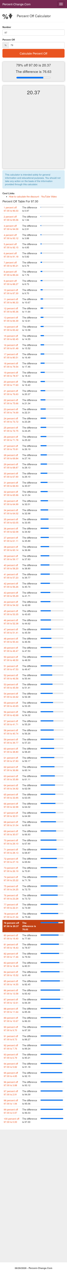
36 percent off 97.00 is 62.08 (11, 530)
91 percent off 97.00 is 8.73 (11, 1037)
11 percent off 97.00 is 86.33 (11, 301)
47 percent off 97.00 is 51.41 (11, 631)
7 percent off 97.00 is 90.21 (11, 264)
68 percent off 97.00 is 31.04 (11, 823)
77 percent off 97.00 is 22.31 (11, 906)
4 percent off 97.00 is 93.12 (11, 236)
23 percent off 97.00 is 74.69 (11, 411)
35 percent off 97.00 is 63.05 (11, 521)
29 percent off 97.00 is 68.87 (11, 466)
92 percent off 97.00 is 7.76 (11, 1047)
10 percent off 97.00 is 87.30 (11, 291)
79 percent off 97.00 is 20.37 (11, 924)
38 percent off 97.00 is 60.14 (11, 548)
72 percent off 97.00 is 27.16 (11, 860)
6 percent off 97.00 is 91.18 (11, 255)
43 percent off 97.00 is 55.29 (11, 594)
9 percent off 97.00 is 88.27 (11, 282)
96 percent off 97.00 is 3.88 (11, 1083)
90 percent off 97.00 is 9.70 (11, 1028)
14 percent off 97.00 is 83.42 (11, 328)
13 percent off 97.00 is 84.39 (11, 319)
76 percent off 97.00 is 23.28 (11, 897)
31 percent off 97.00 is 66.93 (11, 484)
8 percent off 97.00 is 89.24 (11, 273)
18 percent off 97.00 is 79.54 (11, 365)
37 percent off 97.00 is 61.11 (11, 539)
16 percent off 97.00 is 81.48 (11, 346)
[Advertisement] (33, 135)
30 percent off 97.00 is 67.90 (11, 475)
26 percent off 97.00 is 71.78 (11, 438)
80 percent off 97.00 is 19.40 (11, 937)
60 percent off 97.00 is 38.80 (11, 750)
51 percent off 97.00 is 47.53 (11, 667)
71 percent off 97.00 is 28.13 (11, 851)
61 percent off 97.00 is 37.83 (11, 759)
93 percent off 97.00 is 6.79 (11, 1056)
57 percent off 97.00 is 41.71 (11, 722)
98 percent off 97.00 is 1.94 (11, 1102)
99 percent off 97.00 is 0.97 (11, 1111)
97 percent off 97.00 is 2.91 (11, 1093)
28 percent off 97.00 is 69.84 (11, 456)
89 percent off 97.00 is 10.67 (11, 1019)
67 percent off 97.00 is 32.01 (11, 814)
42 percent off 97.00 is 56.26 (11, 585)
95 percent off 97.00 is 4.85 (11, 1074)
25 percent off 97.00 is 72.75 (11, 429)
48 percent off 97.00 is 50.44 (11, 640)
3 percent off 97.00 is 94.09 (11, 227)
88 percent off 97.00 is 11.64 (11, 1010)
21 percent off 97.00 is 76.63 (11, 392)
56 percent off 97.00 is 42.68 (11, 713)
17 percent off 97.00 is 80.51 (11, 356)
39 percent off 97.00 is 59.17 (11, 557)
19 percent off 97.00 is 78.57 (11, 374)
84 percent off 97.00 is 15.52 (11, 973)
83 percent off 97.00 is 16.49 (11, 964)
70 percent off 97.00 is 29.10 (11, 842)
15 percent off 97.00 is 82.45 (11, 337)
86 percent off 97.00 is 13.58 (11, 992)
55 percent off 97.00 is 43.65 (11, 704)
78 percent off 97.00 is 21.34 (11, 915)
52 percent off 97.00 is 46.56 (11, 677)
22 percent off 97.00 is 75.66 (11, 401)
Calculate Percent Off (33, 53)
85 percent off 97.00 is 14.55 (11, 982)
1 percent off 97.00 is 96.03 (11, 209)
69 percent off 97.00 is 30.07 (11, 832)
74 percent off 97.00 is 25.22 (11, 878)
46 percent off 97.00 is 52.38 (11, 622)
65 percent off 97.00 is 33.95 (11, 796)
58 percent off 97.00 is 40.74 (11, 732)
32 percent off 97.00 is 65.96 (11, 493)
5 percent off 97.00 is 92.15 (11, 245)
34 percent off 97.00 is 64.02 (11, 511)
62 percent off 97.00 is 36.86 (11, 768)
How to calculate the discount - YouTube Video (33, 196)
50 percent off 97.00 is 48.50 (11, 658)
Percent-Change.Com (16, 4)
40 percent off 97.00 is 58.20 (11, 567)
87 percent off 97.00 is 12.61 (11, 1001)
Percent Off (8, 39)
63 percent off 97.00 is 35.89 (11, 777)
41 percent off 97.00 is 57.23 (11, 576)
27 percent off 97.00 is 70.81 (11, 447)
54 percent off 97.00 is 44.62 (11, 695)
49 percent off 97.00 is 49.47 (11, 649)
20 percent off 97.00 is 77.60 (11, 383)
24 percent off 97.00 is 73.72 (11, 420)
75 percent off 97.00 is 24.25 (11, 888)
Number (6, 27)
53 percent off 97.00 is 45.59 (11, 686)
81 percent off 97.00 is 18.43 (11, 946)
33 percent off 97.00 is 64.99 (11, 502)
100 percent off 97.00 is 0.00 (11, 1120)
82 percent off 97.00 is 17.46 (11, 955)
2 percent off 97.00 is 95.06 (11, 218)
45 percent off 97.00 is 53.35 (11, 612)
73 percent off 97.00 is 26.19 (11, 869)
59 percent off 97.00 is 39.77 (11, 741)
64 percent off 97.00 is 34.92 (11, 787)
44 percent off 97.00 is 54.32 (11, 603)
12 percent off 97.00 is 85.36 (11, 310)
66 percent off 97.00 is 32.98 (11, 805)
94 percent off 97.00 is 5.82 (11, 1065)
